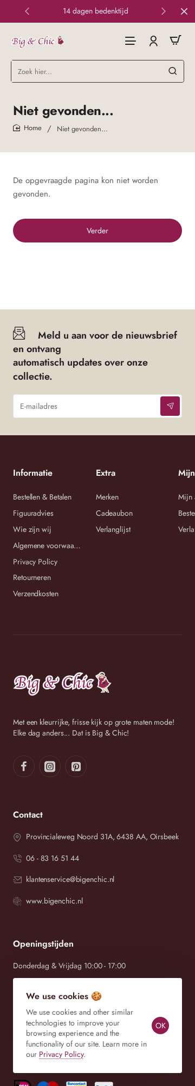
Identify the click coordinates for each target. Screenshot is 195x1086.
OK (160, 1025)
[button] (27, 10)
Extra (105, 473)
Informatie (33, 473)
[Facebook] (24, 766)
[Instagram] (50, 766)
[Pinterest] (76, 766)
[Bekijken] (175, 40)
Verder (97, 230)
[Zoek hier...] (173, 71)
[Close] (184, 11)
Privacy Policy (61, 1054)
